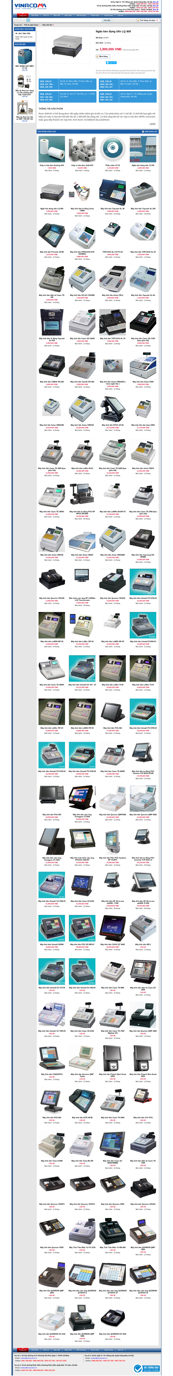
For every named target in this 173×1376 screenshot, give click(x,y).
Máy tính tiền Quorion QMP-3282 (143, 1031)
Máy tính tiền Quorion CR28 (51, 1247)
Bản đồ (155, 2)
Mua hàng (103, 56)
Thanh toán (95, 15)
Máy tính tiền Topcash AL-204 (143, 209)
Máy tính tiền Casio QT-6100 (82, 901)
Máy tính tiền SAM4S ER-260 (52, 382)
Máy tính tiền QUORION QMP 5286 (82, 1335)
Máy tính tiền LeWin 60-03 (82, 468)
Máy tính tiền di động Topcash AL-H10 (52, 339)
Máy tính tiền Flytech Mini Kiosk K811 (143, 1075)
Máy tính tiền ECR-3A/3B (82, 1118)
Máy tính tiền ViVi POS (143, 1118)
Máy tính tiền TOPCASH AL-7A (112, 338)
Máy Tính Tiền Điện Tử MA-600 (113, 1247)
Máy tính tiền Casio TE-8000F (113, 771)
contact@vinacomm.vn (28, 1358)
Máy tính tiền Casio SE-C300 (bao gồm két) (143, 339)
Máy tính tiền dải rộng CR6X (143, 425)
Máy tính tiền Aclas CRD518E (52, 425)
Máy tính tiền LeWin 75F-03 (52, 728)
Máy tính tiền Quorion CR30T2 (82, 1204)
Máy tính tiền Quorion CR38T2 (51, 1204)
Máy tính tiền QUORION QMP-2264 (143, 1248)
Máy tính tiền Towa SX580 (52, 1161)
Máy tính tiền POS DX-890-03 (82, 944)
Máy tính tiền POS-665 (52, 1118)
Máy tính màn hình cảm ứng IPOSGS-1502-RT (82, 859)
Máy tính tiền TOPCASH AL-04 (143, 252)
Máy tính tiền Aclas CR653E (51, 555)
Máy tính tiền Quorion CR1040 (51, 598)
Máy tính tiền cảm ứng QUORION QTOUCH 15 (113, 1292)
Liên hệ (120, 15)
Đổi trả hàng (81, 15)
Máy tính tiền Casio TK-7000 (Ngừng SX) (112, 1032)
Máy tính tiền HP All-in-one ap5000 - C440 (113, 902)
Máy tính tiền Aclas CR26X (82, 555)
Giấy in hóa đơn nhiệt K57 (82, 165)
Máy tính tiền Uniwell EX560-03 (143, 641)
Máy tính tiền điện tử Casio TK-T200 (143, 1162)
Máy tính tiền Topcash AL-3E (113, 209)
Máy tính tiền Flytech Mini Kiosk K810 (112, 1075)
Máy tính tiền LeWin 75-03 (143, 685)
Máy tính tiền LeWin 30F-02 (82, 641)
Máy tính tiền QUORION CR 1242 (51, 1334)
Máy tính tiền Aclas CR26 (143, 382)
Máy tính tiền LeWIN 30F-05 (112, 641)
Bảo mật (57, 15)
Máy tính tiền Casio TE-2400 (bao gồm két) (143, 513)
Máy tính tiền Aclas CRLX (112, 295)
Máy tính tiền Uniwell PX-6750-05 (52, 771)
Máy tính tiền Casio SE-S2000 (82, 338)
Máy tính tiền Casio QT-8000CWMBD (112, 1162)
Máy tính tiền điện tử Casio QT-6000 (143, 989)
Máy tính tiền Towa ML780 (82, 1161)
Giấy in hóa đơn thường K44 (52, 165)
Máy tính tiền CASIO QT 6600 (113, 944)
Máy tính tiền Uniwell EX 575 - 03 (82, 685)
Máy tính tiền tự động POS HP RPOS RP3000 (82, 513)
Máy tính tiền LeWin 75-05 (112, 685)
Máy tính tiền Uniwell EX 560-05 (82, 988)
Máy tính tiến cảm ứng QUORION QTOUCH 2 (82, 1292)
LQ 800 (152, 124)
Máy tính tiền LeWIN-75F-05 (82, 728)
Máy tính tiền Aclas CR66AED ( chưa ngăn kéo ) (112, 383)
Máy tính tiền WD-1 (143, 944)
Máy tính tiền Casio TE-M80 (112, 988)
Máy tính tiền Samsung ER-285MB (143, 556)
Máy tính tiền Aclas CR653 (143, 468)
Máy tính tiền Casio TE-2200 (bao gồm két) (112, 469)
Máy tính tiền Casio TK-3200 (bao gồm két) (52, 469)
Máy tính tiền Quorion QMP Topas (82, 1075)
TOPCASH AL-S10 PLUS (113, 252)
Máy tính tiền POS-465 (52, 815)
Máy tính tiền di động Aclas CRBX (82, 210)
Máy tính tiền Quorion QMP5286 (112, 815)
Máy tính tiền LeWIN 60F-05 (52, 641)
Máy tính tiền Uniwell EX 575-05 (52, 988)
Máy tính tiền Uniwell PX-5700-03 (143, 728)
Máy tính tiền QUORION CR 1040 (112, 1334)
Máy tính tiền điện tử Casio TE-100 (52, 296)
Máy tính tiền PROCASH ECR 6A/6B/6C (82, 253)
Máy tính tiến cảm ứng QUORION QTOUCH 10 (143, 1292)
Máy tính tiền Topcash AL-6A (143, 295)
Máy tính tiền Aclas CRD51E (82, 425)
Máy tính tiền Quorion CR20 (112, 1204)
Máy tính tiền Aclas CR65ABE (112, 555)
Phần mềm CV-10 (113, 165)
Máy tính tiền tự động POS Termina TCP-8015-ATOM (143, 772)
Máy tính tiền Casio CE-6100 (82, 1031)
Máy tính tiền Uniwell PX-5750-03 (143, 598)
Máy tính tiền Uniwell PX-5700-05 (82, 771)
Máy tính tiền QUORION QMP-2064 (51, 1292)
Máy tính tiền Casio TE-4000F (52, 685)
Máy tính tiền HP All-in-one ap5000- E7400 (143, 902)
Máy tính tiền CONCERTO (51, 1074)
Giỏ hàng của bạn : (149, 20)
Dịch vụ (46, 15)
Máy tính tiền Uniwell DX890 (52, 944)
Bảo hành (68, 15)
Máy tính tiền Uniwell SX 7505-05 (52, 1031)
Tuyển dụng (108, 15)
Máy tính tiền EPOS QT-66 (113, 425)
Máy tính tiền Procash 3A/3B (52, 252)
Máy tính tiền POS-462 (112, 728)
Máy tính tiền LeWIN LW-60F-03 (113, 512)
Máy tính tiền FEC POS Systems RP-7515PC (112, 859)
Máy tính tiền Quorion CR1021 (143, 1204)
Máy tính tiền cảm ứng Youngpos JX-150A (51, 859)
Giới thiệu (35, 15)
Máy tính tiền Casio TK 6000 (112, 1118)
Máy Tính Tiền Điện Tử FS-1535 (82, 1247)
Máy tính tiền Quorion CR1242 (112, 598)
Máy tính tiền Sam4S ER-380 (82, 382)
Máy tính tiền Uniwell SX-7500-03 (52, 901)
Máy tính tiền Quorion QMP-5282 (143, 815)
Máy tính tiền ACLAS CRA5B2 (82, 295)
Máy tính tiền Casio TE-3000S (52, 512)
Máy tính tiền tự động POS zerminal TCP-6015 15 (143, 859)
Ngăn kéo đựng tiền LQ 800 (51, 209)
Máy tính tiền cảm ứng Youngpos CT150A (82, 816)
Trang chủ (22, 15)
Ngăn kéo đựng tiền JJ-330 (143, 165)
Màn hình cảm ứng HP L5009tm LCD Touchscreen (82, 599)
